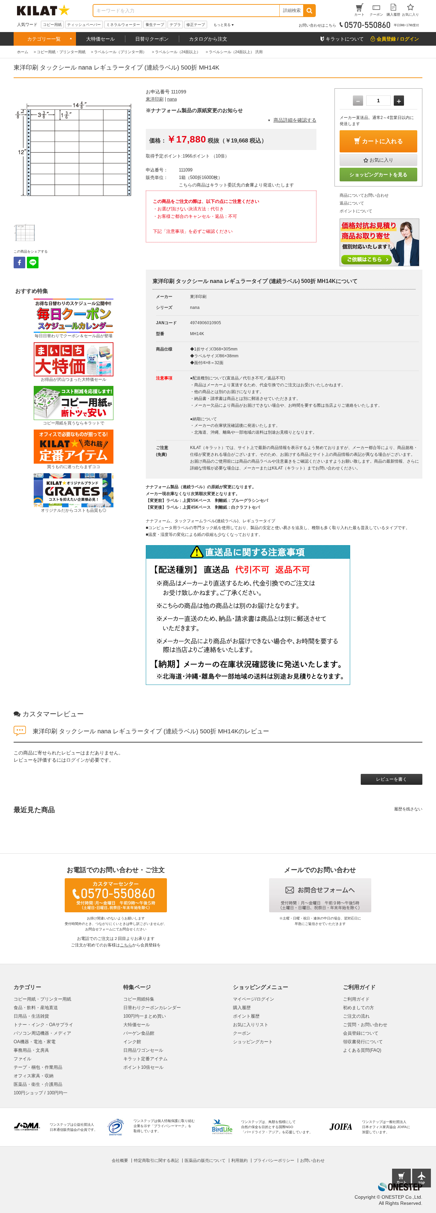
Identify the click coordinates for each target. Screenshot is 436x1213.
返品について (352, 203)
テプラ (175, 25)
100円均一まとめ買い (144, 1016)
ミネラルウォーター (123, 25)
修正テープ (195, 25)
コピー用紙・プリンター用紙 (42, 999)
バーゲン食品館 (138, 1033)
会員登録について (360, 1033)
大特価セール (100, 39)
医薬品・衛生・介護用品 (38, 1084)
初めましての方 (358, 1007)
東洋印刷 (155, 99)
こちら (126, 945)
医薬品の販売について (205, 1160)
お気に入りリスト (250, 1024)
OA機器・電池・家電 (35, 1041)
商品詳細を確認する (295, 120)
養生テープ (154, 25)
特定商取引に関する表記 (156, 1160)
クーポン (242, 1033)
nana (172, 99)
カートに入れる (382, 141)
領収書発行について (363, 1041)
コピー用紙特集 (138, 999)
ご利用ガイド (356, 999)
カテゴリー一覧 (44, 39)
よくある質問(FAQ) (362, 1050)
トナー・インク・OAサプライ (43, 1024)
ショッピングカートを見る (378, 174)
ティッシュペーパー (84, 25)
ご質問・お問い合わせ (365, 1024)
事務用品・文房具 (31, 1050)
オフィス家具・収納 (33, 1075)
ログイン (75, 760)
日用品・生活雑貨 (31, 1016)
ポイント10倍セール (143, 1067)
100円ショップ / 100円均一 (40, 1092)
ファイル (22, 1058)
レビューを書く (391, 779)
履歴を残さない (408, 809)
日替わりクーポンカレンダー (152, 1007)
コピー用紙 (52, 25)
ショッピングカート (253, 1041)
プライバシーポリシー (273, 1160)
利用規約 (239, 1160)
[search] (309, 10)
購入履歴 (242, 1007)
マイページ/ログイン (253, 999)
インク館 (132, 1041)
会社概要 (120, 1160)
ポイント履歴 (246, 1016)
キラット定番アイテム (145, 1058)
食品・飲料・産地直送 (36, 1007)
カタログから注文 (208, 39)
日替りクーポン (152, 39)
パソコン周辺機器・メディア (42, 1033)
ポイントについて (356, 211)
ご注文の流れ (356, 1016)
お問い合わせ (312, 1160)
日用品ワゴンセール (143, 1050)
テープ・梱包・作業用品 (38, 1067)
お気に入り (381, 160)
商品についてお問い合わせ (364, 195)
